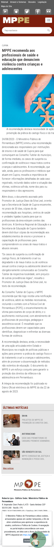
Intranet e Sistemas (18, 2)
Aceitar (27, 541)
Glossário (32, 2)
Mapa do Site (6, 6)
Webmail (4, 2)
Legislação (42, 2)
